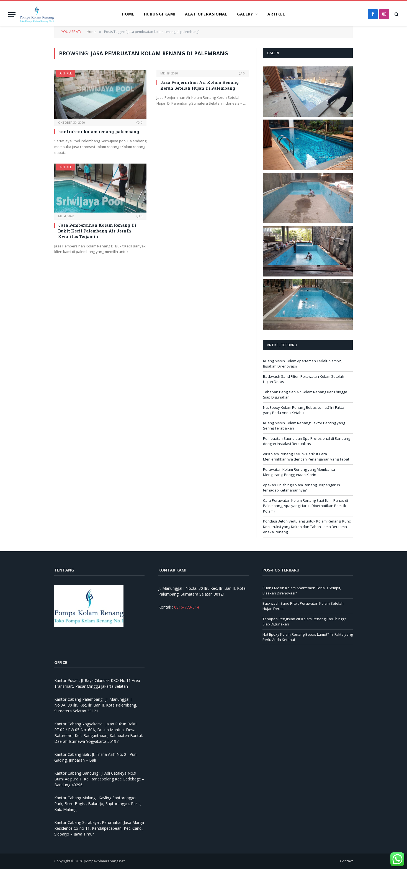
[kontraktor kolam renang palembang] (100, 94)
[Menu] (12, 14)
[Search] (396, 14)
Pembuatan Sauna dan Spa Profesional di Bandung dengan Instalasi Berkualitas (306, 441)
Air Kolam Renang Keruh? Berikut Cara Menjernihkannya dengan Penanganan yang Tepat (306, 456)
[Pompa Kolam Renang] (37, 14)
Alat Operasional (206, 14)
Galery (245, 14)
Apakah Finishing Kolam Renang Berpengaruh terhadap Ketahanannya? (301, 487)
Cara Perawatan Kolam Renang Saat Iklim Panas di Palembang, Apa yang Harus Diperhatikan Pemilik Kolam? (305, 506)
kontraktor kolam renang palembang (98, 131)
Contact (346, 860)
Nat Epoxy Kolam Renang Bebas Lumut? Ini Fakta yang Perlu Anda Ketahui (303, 410)
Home (128, 14)
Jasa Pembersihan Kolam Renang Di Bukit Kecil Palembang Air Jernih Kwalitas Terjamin (97, 230)
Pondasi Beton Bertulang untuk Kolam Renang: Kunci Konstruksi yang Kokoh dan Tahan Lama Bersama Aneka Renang (307, 526)
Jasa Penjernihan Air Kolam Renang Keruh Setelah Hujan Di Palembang (199, 84)
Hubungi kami (160, 14)
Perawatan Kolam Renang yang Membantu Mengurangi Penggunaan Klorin (299, 472)
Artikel (276, 14)
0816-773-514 (186, 607)
